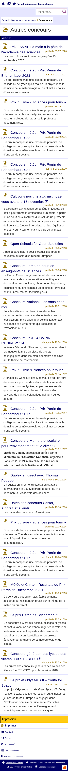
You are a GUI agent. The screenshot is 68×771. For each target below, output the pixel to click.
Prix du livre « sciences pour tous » (38, 102)
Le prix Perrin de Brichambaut (33, 615)
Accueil (5, 20)
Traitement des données (12, 757)
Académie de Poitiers (14, 763)
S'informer (16, 20)
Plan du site (7, 732)
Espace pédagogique (47, 767)
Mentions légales (10, 750)
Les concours (29, 20)
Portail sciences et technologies (33, 4)
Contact (6, 738)
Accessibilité (8, 744)
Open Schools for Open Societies (36, 244)
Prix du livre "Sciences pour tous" (36, 370)
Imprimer (10, 725)
